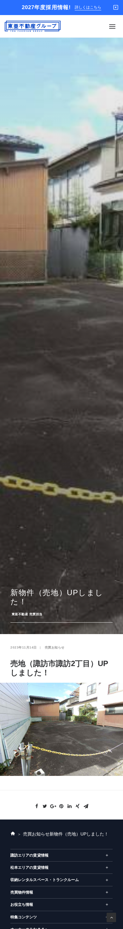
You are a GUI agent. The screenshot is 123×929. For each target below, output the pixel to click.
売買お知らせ (55, 647)
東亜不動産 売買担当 (27, 614)
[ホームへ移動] (12, 834)
